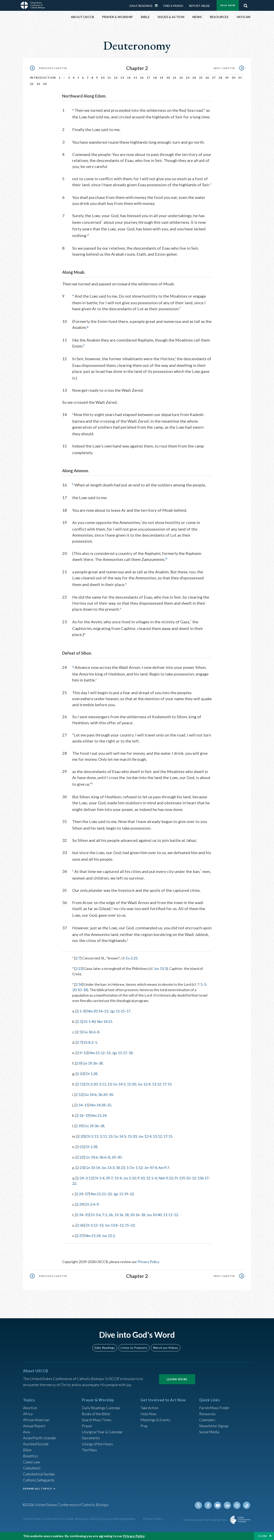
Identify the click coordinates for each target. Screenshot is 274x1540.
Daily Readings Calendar (158, 6)
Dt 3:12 (91, 1225)
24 (194, 77)
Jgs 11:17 (119, 1053)
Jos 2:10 (129, 1178)
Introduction (43, 77)
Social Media (209, 1432)
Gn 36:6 (89, 1032)
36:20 (102, 1094)
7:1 (199, 984)
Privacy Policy (148, 1261)
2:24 (80, 1178)
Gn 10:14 (92, 1167)
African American (36, 1420)
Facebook (208, 1505)
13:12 (156, 1084)
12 (116, 77)
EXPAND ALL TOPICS (37, 1488)
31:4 (117, 1178)
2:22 (80, 1157)
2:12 (78, 1094)
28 (220, 77)
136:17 (202, 1178)
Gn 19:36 (90, 1063)
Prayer (87, 1426)
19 (161, 77)
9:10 (140, 1178)
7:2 (104, 1214)
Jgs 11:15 (117, 1011)
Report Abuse (199, 5)
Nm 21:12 (97, 1053)
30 (233, 77)
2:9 (79, 1053)
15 (135, 77)
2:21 (80, 1146)
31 (240, 77)
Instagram (237, 1505)
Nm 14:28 (97, 1105)
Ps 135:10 (182, 1178)
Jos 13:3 (160, 968)
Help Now (227, 5)
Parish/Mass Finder (214, 1408)
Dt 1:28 (91, 1073)
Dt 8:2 (88, 1042)
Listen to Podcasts (134, 1347)
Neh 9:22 (165, 1178)
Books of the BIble (96, 1414)
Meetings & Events (155, 1420)
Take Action (149, 1408)
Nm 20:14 (94, 1011)
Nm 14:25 (104, 1021)
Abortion (30, 1408)
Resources (207, 1414)
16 (142, 77)
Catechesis (32, 1468)
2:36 (80, 1225)
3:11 (102, 1084)
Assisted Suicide (36, 1444)
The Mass (89, 1450)
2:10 (80, 1073)
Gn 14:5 (119, 1084)
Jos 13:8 (111, 1225)
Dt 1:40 (89, 1021)
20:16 (134, 1214)
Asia (26, 1432)
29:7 (109, 1178)
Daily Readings (141, 5)
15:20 (131, 1084)
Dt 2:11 (92, 1136)
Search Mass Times (96, 1420)
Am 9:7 (163, 1167)
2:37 (79, 1235)
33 (38, 83)
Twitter (198, 1505)
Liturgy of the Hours (97, 1444)
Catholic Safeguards (38, 1480)
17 (148, 77)
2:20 (80, 1136)
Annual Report (34, 1426)
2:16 (79, 1115)
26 (207, 77)
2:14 (78, 1105)
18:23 (120, 1167)
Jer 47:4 (150, 1167)
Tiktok (246, 1505)
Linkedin (227, 1505)
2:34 (78, 984)
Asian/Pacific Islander (39, 1438)
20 (168, 77)
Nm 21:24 (98, 1115)
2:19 (78, 1126)
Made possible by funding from (205, 1520)
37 (87, 1194)
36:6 (102, 1157)
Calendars (207, 1420)
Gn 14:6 (90, 1094)
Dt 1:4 (99, 1178)
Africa (27, 1414)
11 (109, 77)
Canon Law (31, 1462)
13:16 (118, 1214)
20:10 (76, 990)
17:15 (167, 1084)
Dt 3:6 (95, 1214)
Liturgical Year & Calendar (102, 1432)
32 (32, 83)
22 (181, 77)
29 (227, 77)
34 (45, 83)
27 (214, 77)
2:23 (78, 968)
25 (201, 77)
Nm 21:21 (98, 1194)
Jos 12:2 (108, 1235)
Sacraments (91, 1438)
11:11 (167, 1214)
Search (246, 5)
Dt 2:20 (91, 1084)
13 (122, 77)
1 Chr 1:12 (134, 1167)
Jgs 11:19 (120, 1194)
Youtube (217, 1505)
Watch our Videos (165, 1347)
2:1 (78, 1011)
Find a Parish (173, 5)
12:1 (149, 1178)
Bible (27, 1450)
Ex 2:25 (131, 958)
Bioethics (30, 1456)
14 (129, 77)
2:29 (79, 1204)
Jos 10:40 (154, 1214)
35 (109, 1105)
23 (188, 77)
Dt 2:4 (90, 1204)
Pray (144, 1426)
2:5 (78, 1032)
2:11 (80, 1084)
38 (101, 1063)
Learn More (177, 1379)
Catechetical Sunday (39, 1474)
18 (155, 77)
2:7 (77, 958)
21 (175, 77)
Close (262, 1535)
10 (103, 77)
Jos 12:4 (143, 1084)
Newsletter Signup (213, 1426)
